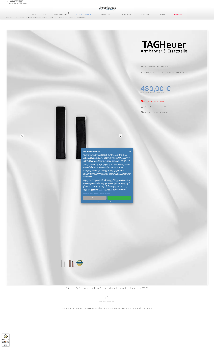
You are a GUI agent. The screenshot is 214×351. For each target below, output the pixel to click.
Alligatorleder (38, 17)
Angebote (178, 14)
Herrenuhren (105, 14)
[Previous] (22, 136)
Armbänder (144, 14)
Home (10, 17)
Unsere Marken (39, 14)
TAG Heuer (21, 17)
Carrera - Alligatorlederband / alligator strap (63, 17)
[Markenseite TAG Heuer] (164, 62)
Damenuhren (125, 14)
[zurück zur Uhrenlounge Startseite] (107, 8)
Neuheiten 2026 (61, 14)
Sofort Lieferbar (83, 14)
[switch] (5, 345)
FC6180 (81, 17)
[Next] (120, 136)
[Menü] (8, 334)
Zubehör (161, 14)
